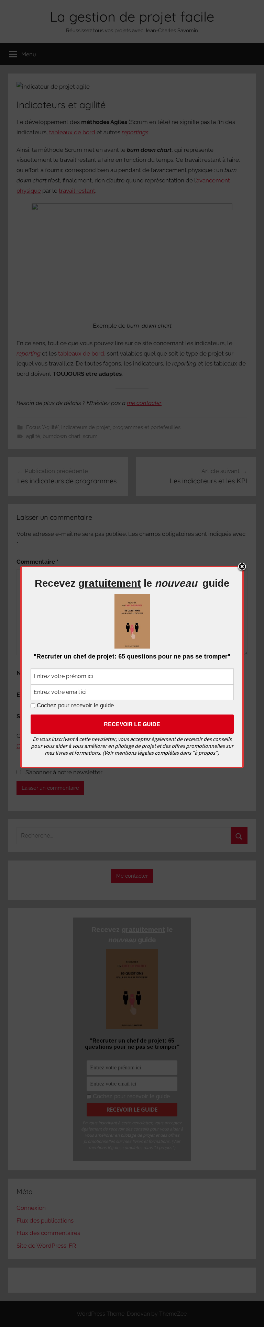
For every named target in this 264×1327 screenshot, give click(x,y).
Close (242, 567)
